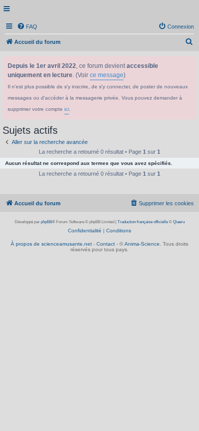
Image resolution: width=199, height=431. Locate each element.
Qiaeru (179, 222)
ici (66, 109)
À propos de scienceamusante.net (51, 244)
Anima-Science (142, 244)
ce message (106, 75)
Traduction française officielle (142, 222)
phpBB (46, 222)
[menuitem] (27, 26)
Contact (105, 244)
